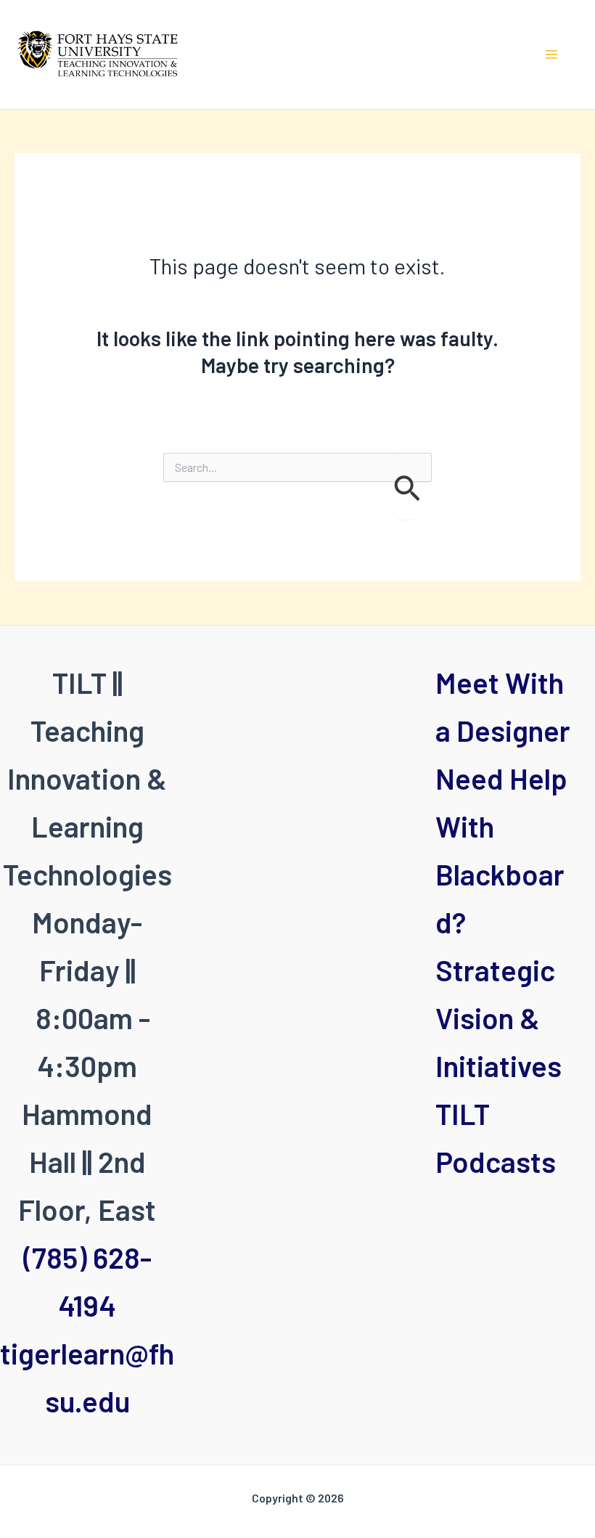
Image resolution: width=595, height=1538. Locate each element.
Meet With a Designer (502, 706)
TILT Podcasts (495, 1137)
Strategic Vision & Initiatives (498, 1017)
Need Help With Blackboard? (501, 850)
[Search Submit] (407, 491)
